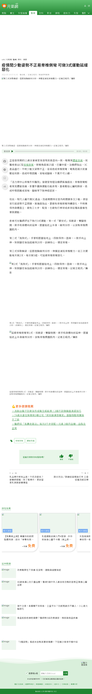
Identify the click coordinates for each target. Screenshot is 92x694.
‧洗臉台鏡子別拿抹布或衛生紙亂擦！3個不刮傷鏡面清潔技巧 (46, 411)
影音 (49, 13)
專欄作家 (74, 684)
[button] (89, 13)
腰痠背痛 (78, 160)
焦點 (4, 13)
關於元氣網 (18, 684)
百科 (41, 13)
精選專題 (39, 684)
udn (3, 59)
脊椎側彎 (29, 164)
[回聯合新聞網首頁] (4, 6)
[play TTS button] (12, 151)
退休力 (66, 13)
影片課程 (7, 530)
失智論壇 (22, 13)
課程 (57, 13)
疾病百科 (48, 684)
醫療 (33, 13)
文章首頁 (65, 684)
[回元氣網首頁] (12, 6)
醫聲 (84, 13)
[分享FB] (5, 161)
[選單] (88, 6)
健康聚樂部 (29, 684)
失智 (76, 13)
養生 (12, 13)
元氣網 (9, 59)
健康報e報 (33, 673)
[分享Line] (5, 170)
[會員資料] (85, 6)
